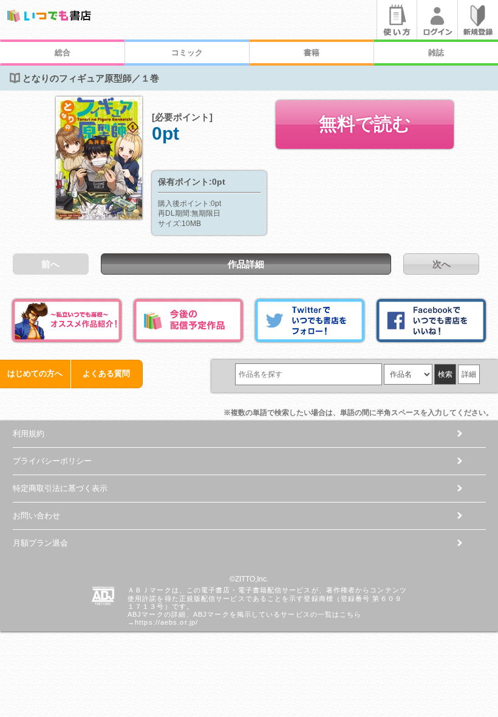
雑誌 (436, 52)
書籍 (311, 52)
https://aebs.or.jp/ (166, 622)
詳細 (469, 374)
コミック (187, 52)
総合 (62, 52)
